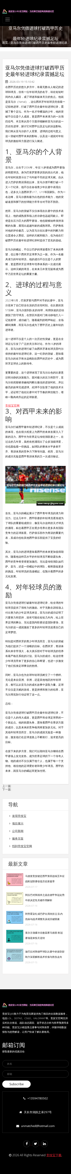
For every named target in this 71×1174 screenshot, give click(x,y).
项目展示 (17, 823)
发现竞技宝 (19, 816)
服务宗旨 (17, 838)
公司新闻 (17, 831)
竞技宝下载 (54, 1155)
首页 (5, 42)
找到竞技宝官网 (22, 846)
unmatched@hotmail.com (38, 1126)
